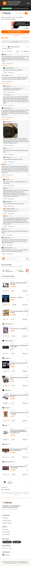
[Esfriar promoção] (2, 51)
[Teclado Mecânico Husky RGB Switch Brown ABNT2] (5, 350)
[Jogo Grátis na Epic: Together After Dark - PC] (5, 368)
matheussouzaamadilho (14, 46)
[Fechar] (1, 3)
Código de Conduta (6, 523)
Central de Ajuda (6, 531)
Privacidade (5, 518)
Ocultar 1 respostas (5, 65)
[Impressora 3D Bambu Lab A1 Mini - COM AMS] (5, 288)
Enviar (18, 51)
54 (14, 474)
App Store (17, 542)
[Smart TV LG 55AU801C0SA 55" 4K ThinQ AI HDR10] (5, 471)
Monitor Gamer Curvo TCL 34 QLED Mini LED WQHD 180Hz (18, 449)
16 (13, 353)
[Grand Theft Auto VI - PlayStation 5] (5, 333)
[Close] (28, 23)
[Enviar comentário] (27, 259)
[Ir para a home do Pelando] (6, 13)
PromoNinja (7, 555)
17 (13, 291)
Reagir (4, 63)
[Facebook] (6, 549)
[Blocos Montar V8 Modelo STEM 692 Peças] (5, 382)
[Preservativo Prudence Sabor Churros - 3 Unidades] (5, 417)
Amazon (11, 309)
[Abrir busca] (16, 13)
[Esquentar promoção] (6, 51)
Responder (10, 63)
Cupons (10, 482)
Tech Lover (7, 489)
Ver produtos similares (14, 31)
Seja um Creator (6, 534)
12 (14, 371)
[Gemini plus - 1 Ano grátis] (5, 302)
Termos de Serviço (6, 520)
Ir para (14, 41)
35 (14, 420)
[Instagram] (3, 549)
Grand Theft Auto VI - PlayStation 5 (19, 328)
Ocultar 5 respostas (5, 177)
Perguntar (11, 51)
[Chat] (19, 13)
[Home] (2, 489)
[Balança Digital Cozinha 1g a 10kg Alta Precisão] (5, 400)
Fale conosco (5, 529)
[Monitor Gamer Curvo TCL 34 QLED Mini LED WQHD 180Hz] (5, 454)
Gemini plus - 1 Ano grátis (16, 297)
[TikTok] (11, 549)
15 (13, 439)
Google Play (8, 542)
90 (14, 336)
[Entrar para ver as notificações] (22, 13)
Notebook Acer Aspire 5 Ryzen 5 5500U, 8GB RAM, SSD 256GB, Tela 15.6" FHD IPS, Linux (18, 431)
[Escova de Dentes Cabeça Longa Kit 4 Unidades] (5, 316)
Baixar (28, 3)
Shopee (11, 281)
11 (13, 319)
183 (15, 304)
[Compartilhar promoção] (27, 286)
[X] (8, 549)
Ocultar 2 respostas (5, 83)
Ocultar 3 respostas (5, 119)
